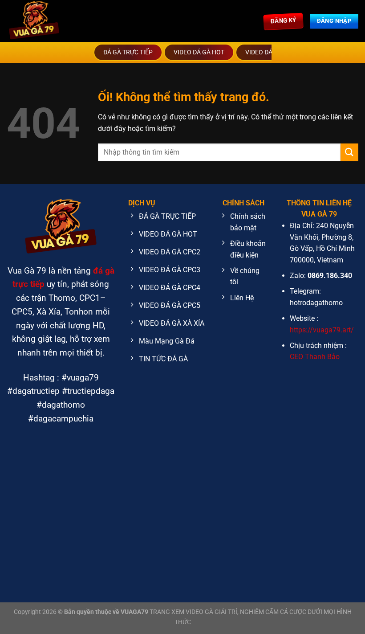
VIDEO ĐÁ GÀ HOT (199, 52)
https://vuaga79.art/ (322, 330)
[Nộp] (349, 152)
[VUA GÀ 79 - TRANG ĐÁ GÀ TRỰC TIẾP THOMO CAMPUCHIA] (64, 21)
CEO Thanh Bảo (315, 356)
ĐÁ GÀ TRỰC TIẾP (128, 52)
